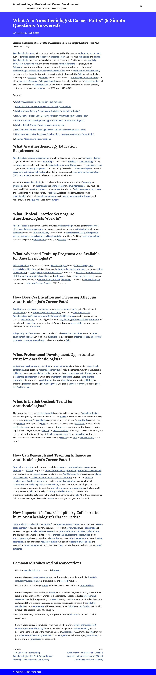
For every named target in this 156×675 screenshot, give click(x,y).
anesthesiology (58, 57)
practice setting (92, 81)
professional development (89, 470)
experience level (40, 85)
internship (47, 161)
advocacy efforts (77, 384)
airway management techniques (77, 196)
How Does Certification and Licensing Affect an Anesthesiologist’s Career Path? (51, 116)
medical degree (28, 57)
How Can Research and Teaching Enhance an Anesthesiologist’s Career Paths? (50, 130)
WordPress (36, 672)
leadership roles (36, 484)
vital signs (42, 189)
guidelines (31, 323)
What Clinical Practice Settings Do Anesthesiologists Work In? (43, 106)
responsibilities (87, 585)
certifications (35, 326)
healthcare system (49, 542)
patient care (91, 635)
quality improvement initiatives (78, 373)
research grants (57, 488)
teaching (44, 77)
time (92, 632)
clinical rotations (56, 165)
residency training (81, 628)
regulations (65, 319)
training (71, 606)
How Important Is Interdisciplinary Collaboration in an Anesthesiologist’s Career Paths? (54, 134)
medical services (60, 430)
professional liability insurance (85, 319)
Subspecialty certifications (25, 333)
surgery (56, 189)
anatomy (87, 182)
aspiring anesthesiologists (34, 628)
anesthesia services (74, 232)
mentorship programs (62, 377)
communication (73, 528)
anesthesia (71, 165)
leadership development (26, 377)
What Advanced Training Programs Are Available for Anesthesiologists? (47, 111)
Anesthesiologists (21, 60)
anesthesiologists (83, 168)
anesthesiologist (33, 182)
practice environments (81, 542)
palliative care (39, 239)
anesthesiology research (49, 279)
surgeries (63, 635)
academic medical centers (32, 236)
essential (44, 309)
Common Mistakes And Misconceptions (33, 139)
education (83, 53)
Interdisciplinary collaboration (26, 524)
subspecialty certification (24, 269)
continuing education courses (86, 70)
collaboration (39, 531)
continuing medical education (46, 312)
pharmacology (58, 186)
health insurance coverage (59, 434)
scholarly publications (66, 481)
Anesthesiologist (20, 53)
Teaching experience (36, 481)
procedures (41, 196)
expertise (54, 538)
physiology (18, 186)
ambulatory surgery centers (25, 64)
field (80, 74)
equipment (35, 200)
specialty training (20, 538)
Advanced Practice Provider (39, 283)
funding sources (76, 488)
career (32, 53)
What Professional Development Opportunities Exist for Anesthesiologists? (49, 120)
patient (72, 538)
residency (44, 57)
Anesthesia (67, 632)
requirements (95, 53)
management (92, 226)
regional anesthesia (41, 276)
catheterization (82, 229)
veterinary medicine (90, 236)
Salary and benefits (48, 81)
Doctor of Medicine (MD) (85, 625)
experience (53, 196)
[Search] (141, 6)
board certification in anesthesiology (29, 172)
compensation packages (34, 340)
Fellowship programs (75, 269)
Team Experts (21, 33)
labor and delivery (41, 232)
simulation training (42, 373)
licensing (98, 57)
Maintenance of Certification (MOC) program (54, 316)
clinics (15, 229)
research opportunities (71, 333)
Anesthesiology (20, 158)
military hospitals (53, 236)
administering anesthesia (41, 635)
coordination (91, 528)
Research (17, 467)
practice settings (65, 226)
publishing (88, 380)
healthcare (80, 423)
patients (52, 193)
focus (72, 599)
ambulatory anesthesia (83, 276)
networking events (49, 384)
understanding (42, 186)
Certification (18, 309)
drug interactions (76, 186)
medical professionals (28, 81)
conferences (18, 484)
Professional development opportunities (46, 70)
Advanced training (67, 64)
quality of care (92, 531)
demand (28, 420)
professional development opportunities (71, 535)
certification (83, 57)
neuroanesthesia (94, 272)
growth (40, 88)
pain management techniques (87, 189)
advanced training (94, 165)
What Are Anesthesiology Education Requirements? (38, 102)
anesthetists (76, 323)
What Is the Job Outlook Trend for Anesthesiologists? (40, 125)
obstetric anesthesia (22, 276)
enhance (60, 467)
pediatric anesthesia (52, 272)
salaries (21, 423)
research (32, 77)
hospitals (91, 60)
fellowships (18, 67)
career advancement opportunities (60, 470)
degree (18, 628)
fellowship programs (35, 168)
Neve (15, 672)
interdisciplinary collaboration (84, 77)
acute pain (58, 276)
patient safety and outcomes (72, 531)
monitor (33, 189)
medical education (62, 477)
